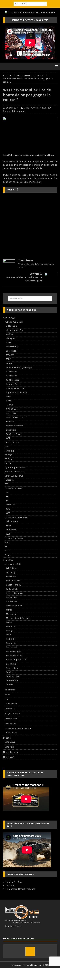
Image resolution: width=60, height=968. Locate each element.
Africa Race (11, 732)
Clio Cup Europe (12, 442)
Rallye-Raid (11, 647)
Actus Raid (8, 560)
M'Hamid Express (14, 605)
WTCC (7, 550)
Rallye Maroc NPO (13, 713)
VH (6, 546)
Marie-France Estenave (34, 107)
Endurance (11, 529)
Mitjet (8, 396)
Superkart (11, 429)
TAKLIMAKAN (10, 723)
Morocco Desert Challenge (18, 618)
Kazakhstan (11, 597)
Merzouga (11, 614)
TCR (6, 484)
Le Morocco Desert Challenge (20, 888)
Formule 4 (9, 450)
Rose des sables (14, 651)
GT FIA (9, 363)
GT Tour (8, 459)
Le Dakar (9, 885)
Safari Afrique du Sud (16, 659)
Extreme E (9, 708)
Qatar (9, 634)
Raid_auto (11, 638)
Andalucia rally (13, 580)
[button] (55, 66)
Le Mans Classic (13, 384)
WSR (8, 438)
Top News (10, 672)
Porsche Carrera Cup (14, 471)
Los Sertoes (11, 601)
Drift (7, 446)
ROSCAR (10, 421)
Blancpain (10, 338)
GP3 (8, 513)
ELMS (8, 525)
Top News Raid (13, 676)
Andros (9, 334)
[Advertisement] (30, 226)
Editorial (7, 737)
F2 (7, 492)
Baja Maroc (10, 689)
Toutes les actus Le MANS (16, 517)
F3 (7, 496)
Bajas (7, 694)
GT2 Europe (11, 371)
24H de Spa (11, 325)
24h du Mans (12, 521)
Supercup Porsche (14, 425)
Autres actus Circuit (13, 321)
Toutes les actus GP (14, 488)
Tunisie (9, 684)
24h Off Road (12, 568)
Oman (9, 622)
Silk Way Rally (11, 718)
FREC (8, 359)
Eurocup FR (11, 350)
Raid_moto (11, 643)
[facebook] (30, 951)
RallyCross (11, 413)
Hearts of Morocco (14, 593)
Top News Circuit (14, 434)
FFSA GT (10, 355)
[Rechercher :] (30, 3)
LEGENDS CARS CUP (15, 388)
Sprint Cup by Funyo (14, 475)
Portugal (10, 630)
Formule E (10, 504)
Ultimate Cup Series (14, 538)
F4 (7, 500)
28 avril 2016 (12, 107)
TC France (9, 479)
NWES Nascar (12, 409)
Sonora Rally (12, 668)
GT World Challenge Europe (19, 367)
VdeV (7, 542)
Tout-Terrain (12, 680)
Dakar (7, 699)
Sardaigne (11, 663)
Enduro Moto (12, 589)
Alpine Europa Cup (14, 330)
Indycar (8, 463)
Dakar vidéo (12, 703)
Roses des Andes (14, 655)
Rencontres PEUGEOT (16, 417)
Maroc (9, 609)
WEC (8, 533)
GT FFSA (8, 455)
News (8, 400)
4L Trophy (10, 572)
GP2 (8, 508)
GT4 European (13, 379)
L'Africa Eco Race (14, 882)
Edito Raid (9, 746)
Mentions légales (12, 926)
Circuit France (12, 346)
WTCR (7, 554)
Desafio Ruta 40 (13, 584)
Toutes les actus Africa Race (18, 728)
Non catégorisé (10, 752)
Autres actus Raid (13, 564)
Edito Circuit (10, 741)
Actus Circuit (24, 75)
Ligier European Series (16, 392)
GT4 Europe (11, 375)
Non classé (8, 757)
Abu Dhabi (11, 576)
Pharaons (10, 626)
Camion (9, 342)
